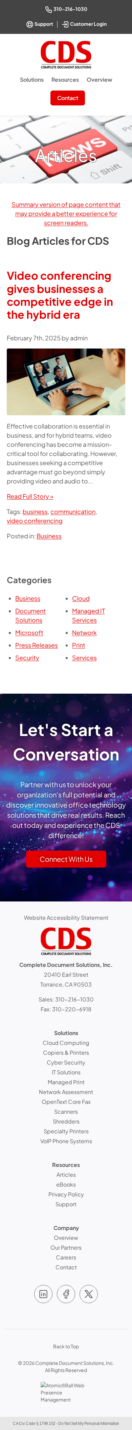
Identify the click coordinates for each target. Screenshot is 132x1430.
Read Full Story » (30, 496)
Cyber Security (66, 1062)
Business (49, 536)
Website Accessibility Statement (66, 917)
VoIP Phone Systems (66, 1141)
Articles (66, 1174)
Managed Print (66, 1082)
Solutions (32, 79)
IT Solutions (66, 1072)
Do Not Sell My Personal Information (88, 1423)
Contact (67, 97)
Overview (99, 79)
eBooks (66, 1184)
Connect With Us (66, 859)
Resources (65, 79)
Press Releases (36, 645)
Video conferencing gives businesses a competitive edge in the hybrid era (60, 295)
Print (78, 645)
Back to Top (66, 1346)
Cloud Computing (66, 1042)
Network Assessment (66, 1091)
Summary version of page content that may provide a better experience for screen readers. (66, 213)
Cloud (81, 598)
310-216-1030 (71, 8)
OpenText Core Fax (66, 1101)
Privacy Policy (66, 1194)
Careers (66, 1257)
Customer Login (88, 23)
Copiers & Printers (66, 1052)
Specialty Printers (66, 1131)
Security (27, 657)
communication (72, 511)
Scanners (66, 1111)
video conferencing (35, 520)
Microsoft (29, 632)
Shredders (66, 1121)
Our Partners (66, 1247)
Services (84, 657)
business (35, 511)
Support (43, 24)
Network (84, 632)
